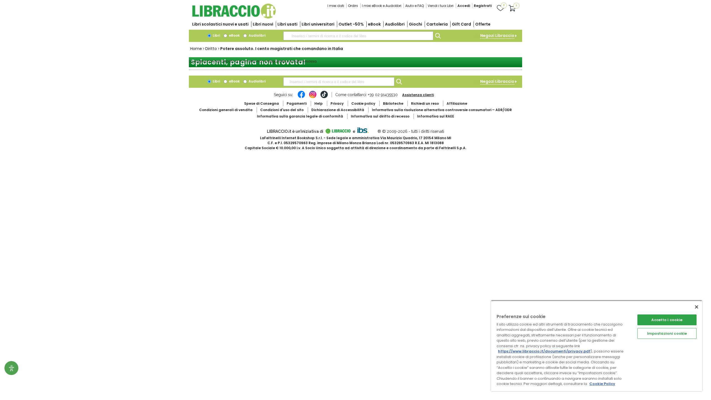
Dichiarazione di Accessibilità (337, 110)
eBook (374, 24)
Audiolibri (395, 24)
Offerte (482, 24)
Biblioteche (393, 103)
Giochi (415, 24)
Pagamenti (297, 103)
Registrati (483, 5)
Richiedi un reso (425, 103)
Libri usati (287, 24)
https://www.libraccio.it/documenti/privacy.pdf (544, 351)
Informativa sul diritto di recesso (380, 116)
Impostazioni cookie (667, 333)
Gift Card (461, 24)
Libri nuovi (263, 24)
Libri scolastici (220, 24)
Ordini (353, 5)
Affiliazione (457, 103)
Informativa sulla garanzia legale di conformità (300, 116)
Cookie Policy (602, 383)
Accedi (463, 5)
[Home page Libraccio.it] (234, 17)
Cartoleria (437, 24)
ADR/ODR (442, 110)
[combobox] (358, 35)
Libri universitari (318, 24)
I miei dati (335, 5)
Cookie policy (363, 103)
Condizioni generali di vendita (225, 110)
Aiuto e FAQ (414, 5)
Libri (216, 35)
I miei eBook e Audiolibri (381, 5)
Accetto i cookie (666, 319)
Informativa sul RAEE (435, 116)
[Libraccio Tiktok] (324, 97)
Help (318, 103)
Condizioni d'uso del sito (282, 110)
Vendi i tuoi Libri (441, 5)
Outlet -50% (351, 24)
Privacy (337, 103)
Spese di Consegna (261, 103)
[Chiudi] (696, 307)
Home (196, 48)
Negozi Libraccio (497, 35)
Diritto (211, 48)
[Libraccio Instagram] (313, 97)
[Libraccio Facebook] (301, 97)
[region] (596, 345)
